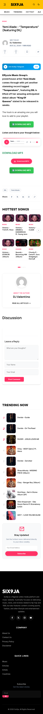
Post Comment (14, 379)
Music (4, 21)
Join (36, 67)
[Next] (38, 230)
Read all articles (20, 303)
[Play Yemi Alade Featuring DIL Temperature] (6, 142)
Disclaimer (6, 646)
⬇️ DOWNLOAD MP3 (21, 124)
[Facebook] (11, 196)
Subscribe (21, 554)
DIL (5, 190)
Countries (6, 674)
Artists (5, 670)
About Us (6, 633)
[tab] (19, 267)
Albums (18, 249)
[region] (21, 241)
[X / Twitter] (17, 196)
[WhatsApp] (29, 196)
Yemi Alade (15, 190)
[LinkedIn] (23, 196)
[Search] (34, 5)
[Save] (27, 51)
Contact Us (6, 637)
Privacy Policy (8, 641)
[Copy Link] (34, 196)
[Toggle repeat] (27, 142)
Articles (5, 666)
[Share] (38, 51)
